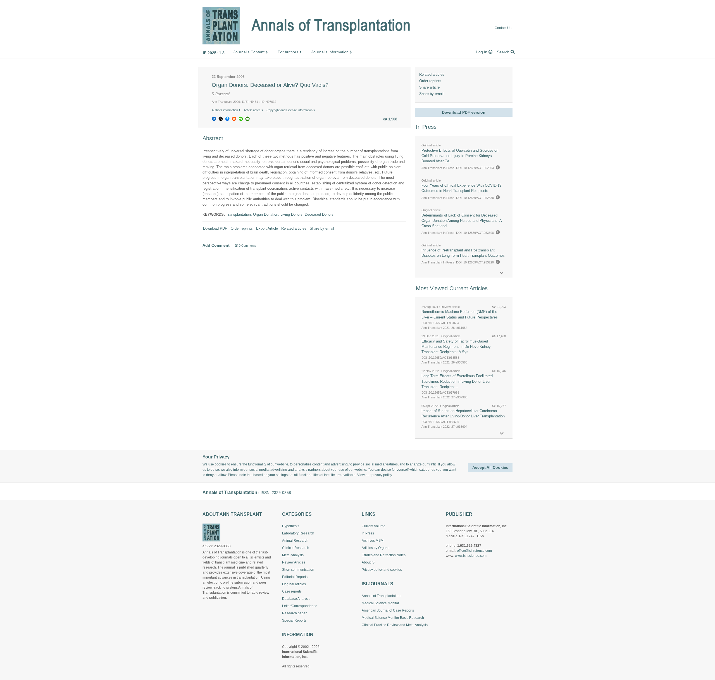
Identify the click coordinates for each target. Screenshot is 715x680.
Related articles (293, 228)
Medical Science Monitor (380, 603)
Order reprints (242, 228)
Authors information (225, 110)
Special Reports (294, 620)
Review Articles (293, 562)
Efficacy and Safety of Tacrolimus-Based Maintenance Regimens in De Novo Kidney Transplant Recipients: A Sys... (456, 346)
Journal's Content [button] (249, 52)
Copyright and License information (289, 110)
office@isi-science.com (474, 551)
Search (504, 52)
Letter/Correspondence (299, 606)
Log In (482, 52)
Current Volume (373, 526)
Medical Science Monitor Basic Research (393, 618)
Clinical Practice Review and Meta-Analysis (395, 625)
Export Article (267, 228)
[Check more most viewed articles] (502, 433)
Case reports (292, 591)
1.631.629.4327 (469, 546)
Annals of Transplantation (381, 596)
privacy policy (381, 475)
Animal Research (295, 541)
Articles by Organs (375, 548)
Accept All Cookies (490, 467)
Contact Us (503, 28)
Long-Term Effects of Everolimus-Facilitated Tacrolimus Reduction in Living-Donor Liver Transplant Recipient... (457, 381)
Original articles (294, 584)
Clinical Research (295, 548)
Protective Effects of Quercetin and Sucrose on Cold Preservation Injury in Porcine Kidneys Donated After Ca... (459, 155)
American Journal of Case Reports (388, 610)
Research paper (294, 613)
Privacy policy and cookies (382, 570)
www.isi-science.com (471, 556)
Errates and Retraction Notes (384, 555)
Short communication (298, 570)
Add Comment (216, 245)
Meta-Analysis (293, 555)
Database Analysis (296, 599)
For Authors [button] (288, 52)
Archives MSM (372, 541)
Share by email (322, 228)
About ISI (368, 562)
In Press (368, 533)
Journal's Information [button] (330, 52)
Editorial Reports (295, 577)
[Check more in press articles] (502, 273)
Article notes (252, 110)
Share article (429, 87)
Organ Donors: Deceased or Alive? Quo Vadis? (270, 85)
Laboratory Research (298, 533)
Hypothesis (290, 526)
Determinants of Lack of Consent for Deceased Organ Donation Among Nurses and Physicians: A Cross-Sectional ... (461, 220)
